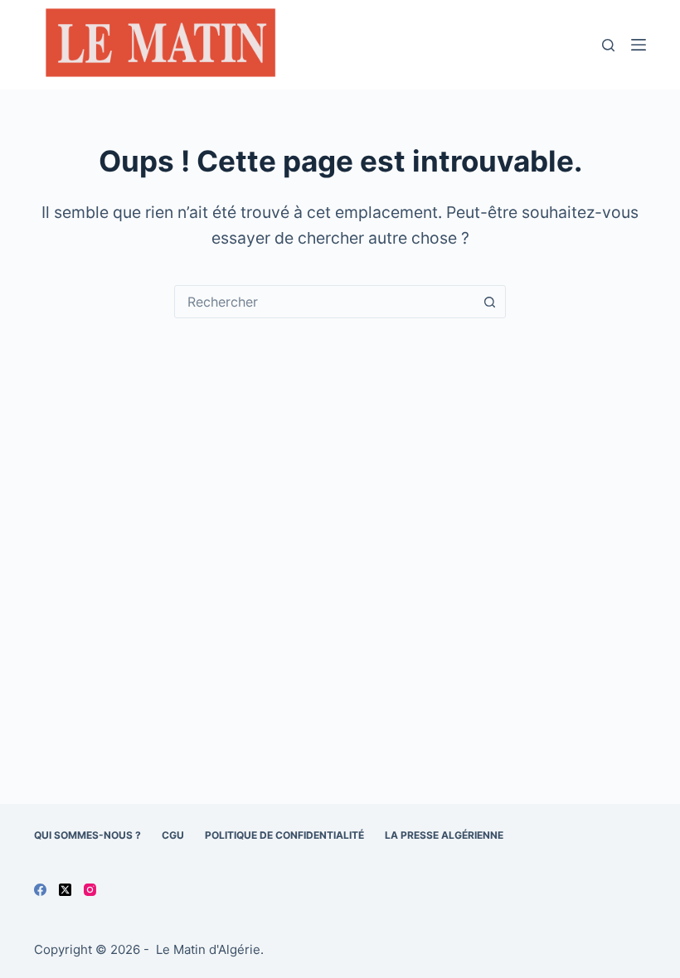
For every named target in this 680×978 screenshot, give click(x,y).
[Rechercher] (608, 45)
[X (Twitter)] (65, 890)
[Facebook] (40, 890)
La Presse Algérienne (444, 835)
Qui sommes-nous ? (87, 835)
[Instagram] (90, 890)
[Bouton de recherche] (489, 301)
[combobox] (324, 301)
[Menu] (638, 44)
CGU (173, 835)
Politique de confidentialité (284, 835)
